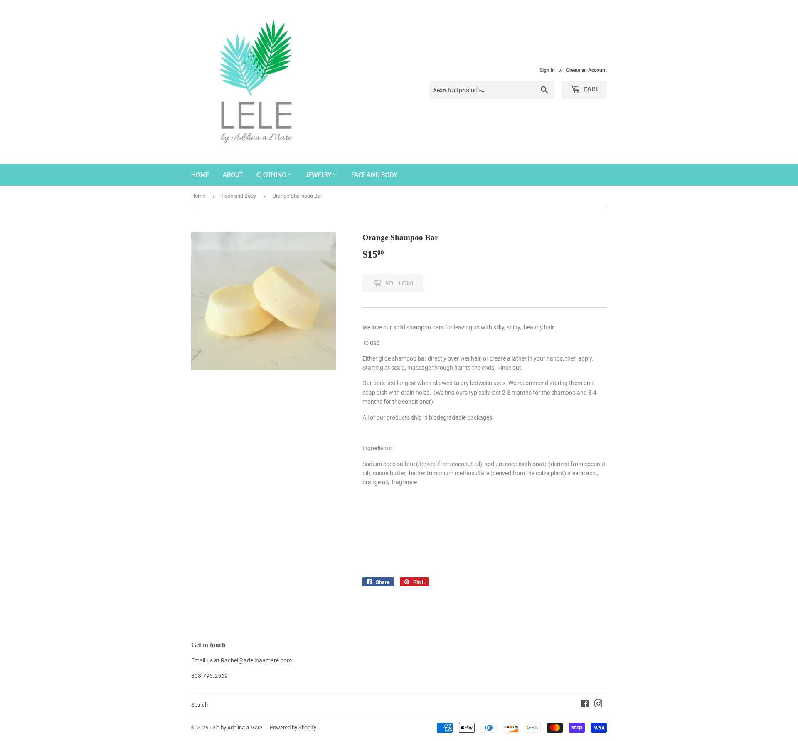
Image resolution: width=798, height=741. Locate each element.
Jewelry (319, 174)
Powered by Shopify (293, 727)
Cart (590, 89)
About (233, 174)
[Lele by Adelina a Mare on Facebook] (584, 705)
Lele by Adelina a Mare (235, 727)
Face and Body (374, 174)
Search (199, 705)
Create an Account (586, 70)
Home (200, 174)
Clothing (271, 174)
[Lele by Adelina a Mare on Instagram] (598, 705)
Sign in (547, 70)
